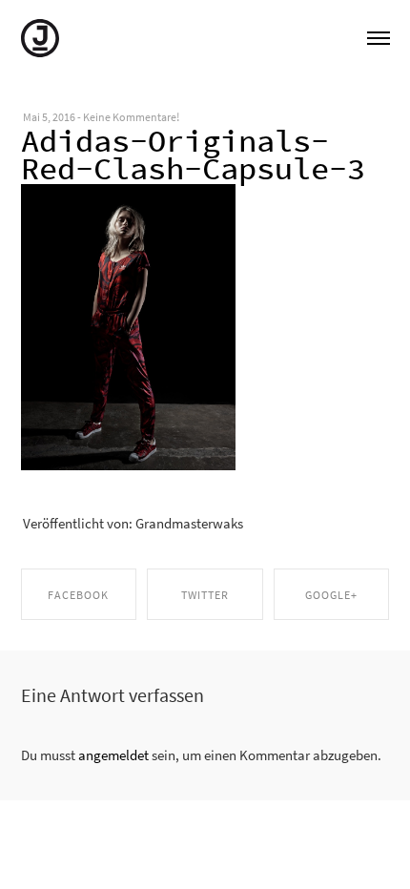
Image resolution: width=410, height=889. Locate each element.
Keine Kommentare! (131, 117)
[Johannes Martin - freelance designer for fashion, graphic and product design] (40, 36)
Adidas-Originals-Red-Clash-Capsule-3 (193, 155)
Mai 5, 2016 (49, 117)
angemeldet (113, 755)
